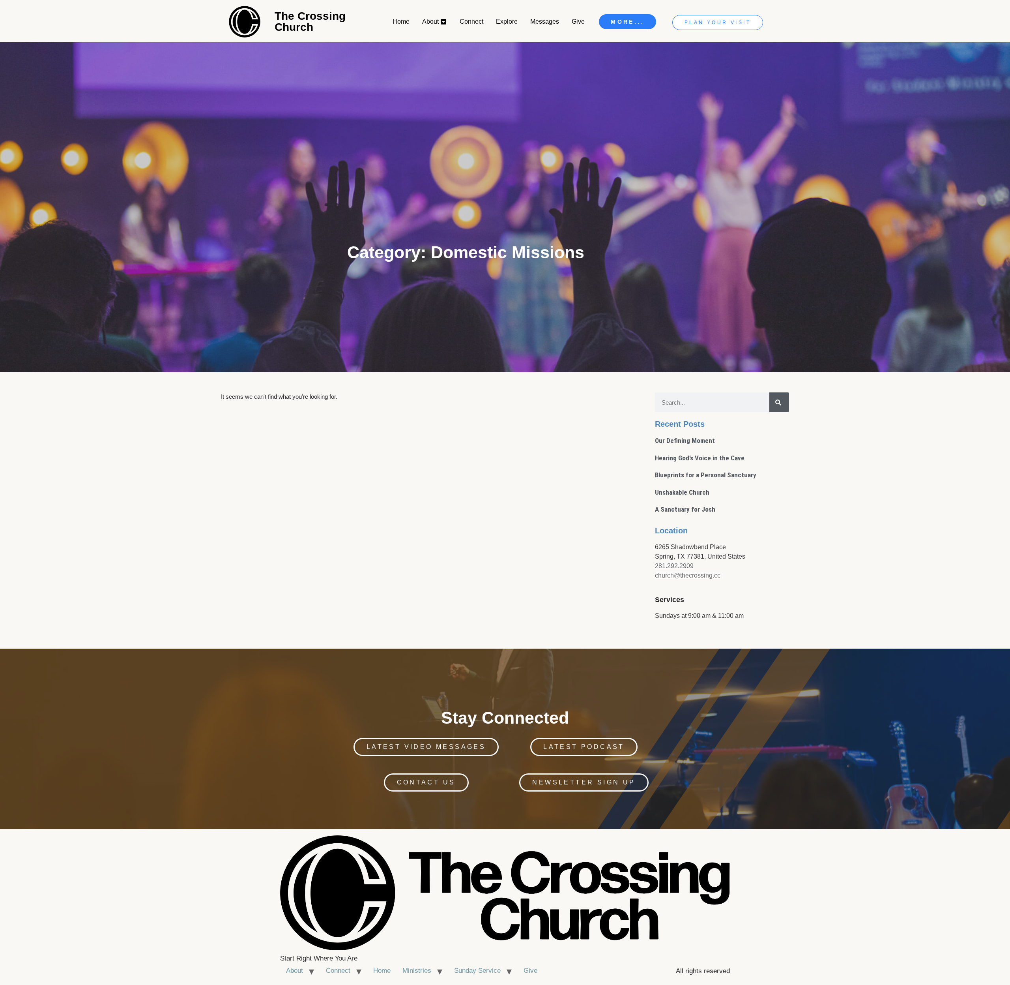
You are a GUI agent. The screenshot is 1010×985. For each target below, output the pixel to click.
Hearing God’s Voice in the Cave (699, 458)
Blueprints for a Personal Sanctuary (705, 475)
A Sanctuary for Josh (685, 509)
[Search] (779, 402)
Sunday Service (477, 970)
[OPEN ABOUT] (444, 21)
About (294, 970)
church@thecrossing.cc (687, 575)
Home (382, 970)
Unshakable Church (682, 492)
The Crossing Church (310, 21)
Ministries (416, 970)
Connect (338, 970)
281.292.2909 (674, 566)
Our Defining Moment (685, 441)
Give (530, 970)
